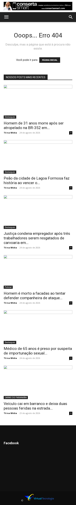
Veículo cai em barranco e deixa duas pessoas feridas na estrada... (35, 405)
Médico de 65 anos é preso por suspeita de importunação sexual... (38, 350)
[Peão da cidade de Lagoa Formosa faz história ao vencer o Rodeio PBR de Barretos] (38, 157)
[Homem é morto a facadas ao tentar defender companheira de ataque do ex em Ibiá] (38, 272)
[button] (6, 17)
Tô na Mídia (10, 132)
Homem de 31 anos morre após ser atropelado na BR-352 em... (34, 125)
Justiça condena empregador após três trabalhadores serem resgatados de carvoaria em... (37, 238)
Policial (8, 287)
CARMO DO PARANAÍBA (16, 397)
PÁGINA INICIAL (49, 60)
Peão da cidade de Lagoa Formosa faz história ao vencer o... (37, 180)
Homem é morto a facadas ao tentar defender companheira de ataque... (34, 295)
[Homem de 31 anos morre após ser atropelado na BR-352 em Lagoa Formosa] (38, 102)
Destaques (10, 117)
